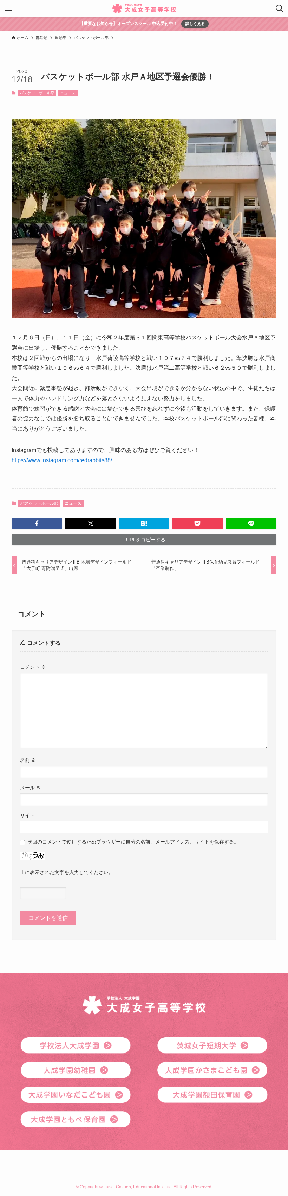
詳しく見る (195, 23)
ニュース (68, 93)
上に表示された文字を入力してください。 (66, 872)
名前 (28, 760)
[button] (37, 523)
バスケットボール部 (37, 93)
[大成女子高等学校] (144, 8)
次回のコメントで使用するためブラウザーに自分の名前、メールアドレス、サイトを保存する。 (133, 842)
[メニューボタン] (8, 8)
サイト (27, 815)
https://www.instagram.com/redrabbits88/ (62, 460)
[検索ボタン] (279, 8)
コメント (33, 667)
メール (30, 787)
